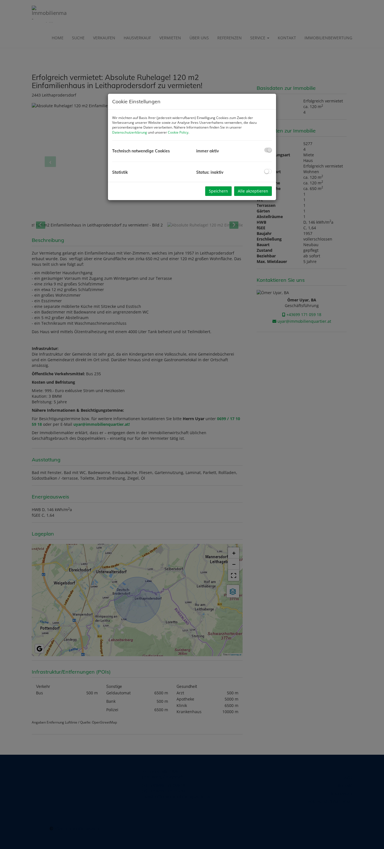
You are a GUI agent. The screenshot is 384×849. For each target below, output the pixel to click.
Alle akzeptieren (253, 191)
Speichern (218, 191)
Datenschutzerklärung (129, 132)
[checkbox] (268, 150)
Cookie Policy (178, 132)
